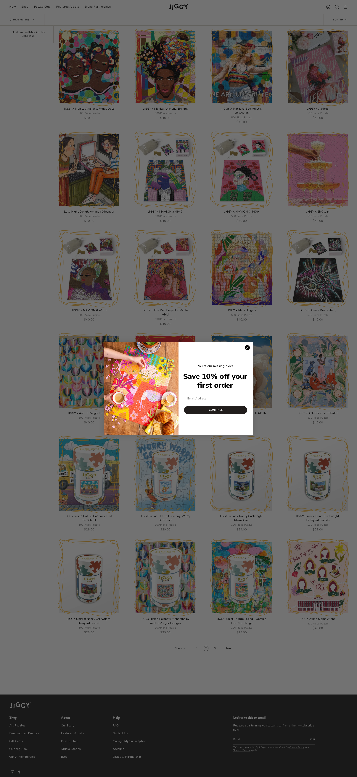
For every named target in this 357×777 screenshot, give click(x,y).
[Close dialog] (247, 347)
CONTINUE (216, 410)
